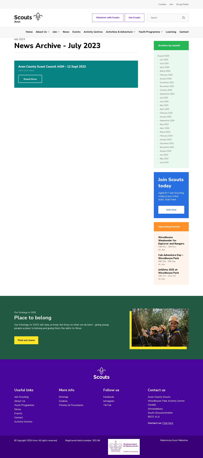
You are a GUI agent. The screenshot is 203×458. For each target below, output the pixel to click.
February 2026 (166, 75)
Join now (171, 209)
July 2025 (164, 97)
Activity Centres (93, 31)
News (66, 31)
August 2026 (163, 56)
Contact (184, 31)
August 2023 (165, 151)
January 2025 (165, 116)
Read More (30, 79)
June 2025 (164, 101)
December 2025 (167, 82)
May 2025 (164, 105)
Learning (171, 31)
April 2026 (164, 67)
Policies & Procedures (71, 405)
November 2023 (167, 147)
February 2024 (166, 136)
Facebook (108, 397)
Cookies (162, 4)
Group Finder (182, 4)
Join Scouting (21, 397)
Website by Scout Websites (174, 440)
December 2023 (167, 143)
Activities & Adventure (119, 31)
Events (76, 31)
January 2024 (165, 139)
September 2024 (167, 120)
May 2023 (164, 158)
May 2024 (164, 124)
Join (171, 4)
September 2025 (167, 94)
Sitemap (63, 397)
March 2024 (165, 132)
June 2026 (164, 63)
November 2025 (167, 86)
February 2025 (166, 113)
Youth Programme (149, 31)
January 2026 (165, 78)
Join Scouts (134, 17)
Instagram (108, 401)
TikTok (107, 405)
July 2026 (164, 59)
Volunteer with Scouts (107, 17)
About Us (41, 31)
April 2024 (164, 128)
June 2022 (164, 162)
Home (29, 31)
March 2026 (165, 71)
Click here (167, 423)
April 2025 (164, 109)
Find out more (26, 340)
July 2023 (164, 155)
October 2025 (166, 90)
